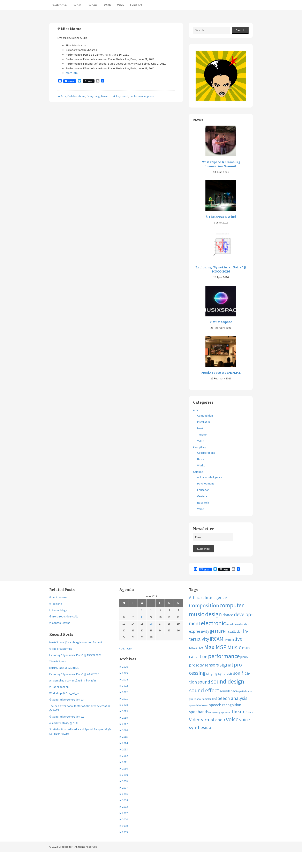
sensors (211, 665)
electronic (213, 623)
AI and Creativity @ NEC (63, 723)
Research (203, 502)
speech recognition (225, 704)
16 (151, 623)
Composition (205, 415)
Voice (200, 509)
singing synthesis (219, 673)
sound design (227, 681)
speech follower (199, 705)
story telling (214, 712)
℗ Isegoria (55, 604)
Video (200, 441)
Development (205, 483)
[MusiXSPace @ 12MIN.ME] (220, 351)
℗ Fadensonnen (59, 687)
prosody (196, 665)
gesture (217, 631)
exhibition (243, 624)
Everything (93, 96)
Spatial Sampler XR (204, 699)
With (107, 5)
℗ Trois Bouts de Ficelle (63, 616)
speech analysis (231, 698)
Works (201, 465)
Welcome (59, 5)
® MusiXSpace (221, 322)
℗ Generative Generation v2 (66, 716)
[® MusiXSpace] (220, 300)
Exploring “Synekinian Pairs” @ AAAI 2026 (74, 674)
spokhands (199, 711)
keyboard (122, 96)
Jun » (129, 648)
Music (104, 96)
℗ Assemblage (58, 610)
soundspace (229, 691)
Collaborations (76, 96)
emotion (231, 624)
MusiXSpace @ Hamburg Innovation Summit (221, 164)
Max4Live (196, 648)
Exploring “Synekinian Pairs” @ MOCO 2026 (220, 269)
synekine (225, 712)
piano (150, 96)
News (200, 459)
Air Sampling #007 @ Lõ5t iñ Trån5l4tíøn (73, 680)
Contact (136, 5)
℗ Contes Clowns (59, 623)
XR (210, 728)
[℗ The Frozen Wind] (220, 195)
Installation (204, 422)
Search (240, 30)
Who (120, 5)
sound (204, 682)
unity (250, 712)
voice (232, 719)
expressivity (199, 631)
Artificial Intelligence (209, 477)
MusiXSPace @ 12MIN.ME (221, 372)
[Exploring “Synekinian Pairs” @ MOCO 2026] (220, 246)
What (77, 5)
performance (138, 96)
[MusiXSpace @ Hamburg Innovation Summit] (220, 141)
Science (198, 472)
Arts (63, 96)
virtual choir (213, 720)
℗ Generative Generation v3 (66, 699)
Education (203, 490)
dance (227, 614)
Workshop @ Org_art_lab (64, 693)
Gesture (202, 496)
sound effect (204, 690)
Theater (202, 434)
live (238, 638)
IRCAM (216, 639)
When (92, 5)
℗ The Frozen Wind (221, 217)
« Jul (121, 648)
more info (72, 73)
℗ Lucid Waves (58, 597)
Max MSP (215, 647)
